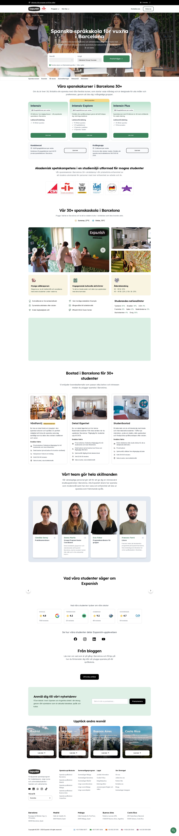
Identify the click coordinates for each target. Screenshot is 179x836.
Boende (44, 79)
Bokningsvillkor (101, 784)
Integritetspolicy (102, 781)
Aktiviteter (84, 79)
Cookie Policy (101, 778)
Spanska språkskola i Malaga (65, 786)
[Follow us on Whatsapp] (38, 789)
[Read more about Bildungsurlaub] (112, 188)
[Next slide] (150, 590)
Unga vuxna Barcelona (85, 784)
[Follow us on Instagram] (85, 639)
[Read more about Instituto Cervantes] (67, 188)
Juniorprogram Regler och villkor (105, 788)
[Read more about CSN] (52, 188)
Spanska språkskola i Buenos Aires (65, 792)
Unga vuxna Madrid (84, 790)
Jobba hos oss (120, 778)
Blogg (117, 787)
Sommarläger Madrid (84, 781)
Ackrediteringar (63, 79)
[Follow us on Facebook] (75, 639)
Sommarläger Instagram (123, 790)
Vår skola (52, 79)
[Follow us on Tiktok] (46, 788)
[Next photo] (103, 250)
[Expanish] (34, 9)
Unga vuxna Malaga (84, 787)
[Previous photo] (34, 250)
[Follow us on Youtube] (103, 639)
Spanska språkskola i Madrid (65, 781)
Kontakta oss (119, 784)
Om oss (118, 774)
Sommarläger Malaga (84, 774)
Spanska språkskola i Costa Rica (65, 797)
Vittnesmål (75, 79)
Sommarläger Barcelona (85, 778)
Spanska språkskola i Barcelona (65, 776)
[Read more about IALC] (97, 188)
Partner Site (119, 781)
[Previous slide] (28, 590)
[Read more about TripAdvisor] (82, 188)
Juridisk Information (103, 774)
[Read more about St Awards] (127, 188)
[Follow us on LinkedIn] (94, 639)
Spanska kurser (33, 79)
